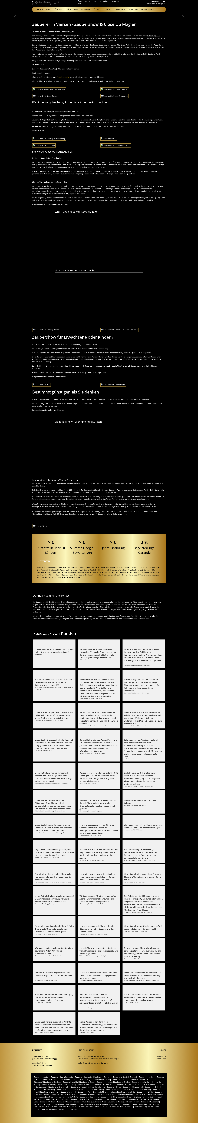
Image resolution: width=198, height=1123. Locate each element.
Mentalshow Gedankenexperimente (96, 47)
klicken (62, 377)
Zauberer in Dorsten (102, 1079)
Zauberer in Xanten (60, 1104)
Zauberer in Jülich (78, 1089)
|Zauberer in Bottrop (48, 1079)
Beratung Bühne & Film (68, 1109)
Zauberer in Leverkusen (145, 1094)
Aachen (40, 9)
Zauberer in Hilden (152, 1087)
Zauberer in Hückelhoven (44, 1089)
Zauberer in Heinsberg (96, 1087)
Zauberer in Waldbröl (82, 1102)
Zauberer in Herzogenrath (133, 1087)
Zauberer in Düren (138, 1079)
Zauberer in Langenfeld (50, 1092)
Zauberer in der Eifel (71, 1082)
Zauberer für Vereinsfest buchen (63, 1107)
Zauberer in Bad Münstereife (62, 1077)
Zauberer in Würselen (42, 1104)
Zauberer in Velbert (47, 1102)
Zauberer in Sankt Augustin (80, 1099)
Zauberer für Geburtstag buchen (134, 1104)
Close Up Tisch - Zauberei (130, 45)
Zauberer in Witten (131, 1102)
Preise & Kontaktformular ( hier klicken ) (48, 410)
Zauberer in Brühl (65, 1079)
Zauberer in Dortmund (120, 1079)
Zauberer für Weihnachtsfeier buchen (92, 1107)
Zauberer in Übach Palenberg (139, 1099)
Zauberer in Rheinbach (125, 1094)
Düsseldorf (58, 9)
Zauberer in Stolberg (60, 1099)
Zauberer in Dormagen (83, 1079)
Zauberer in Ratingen (87, 1094)
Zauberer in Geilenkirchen (104, 1084)
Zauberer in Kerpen (112, 1089)
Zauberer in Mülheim (145, 1092)
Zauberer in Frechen (84, 1084)
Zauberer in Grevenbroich (59, 1087)
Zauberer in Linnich (68, 1092)
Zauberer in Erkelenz (122, 1082)
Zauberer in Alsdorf (41, 1077)
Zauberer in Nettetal (70, 1097)
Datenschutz (161, 1056)
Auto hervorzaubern (49, 1109)
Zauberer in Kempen (95, 1089)
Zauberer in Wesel (99, 1102)
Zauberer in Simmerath (152, 1097)
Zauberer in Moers (53, 1097)
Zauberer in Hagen (78, 1087)
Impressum (161, 1059)
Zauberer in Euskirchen (66, 1084)
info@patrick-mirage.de (156, 4)
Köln (69, 9)
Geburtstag (133, 9)
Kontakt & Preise (148, 9)
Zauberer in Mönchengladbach (105, 1092)
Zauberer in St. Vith (100, 1099)
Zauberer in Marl (84, 1092)
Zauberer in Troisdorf (117, 1099)
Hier (57, 377)
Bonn (48, 9)
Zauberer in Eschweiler (141, 1082)
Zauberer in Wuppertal (150, 1102)
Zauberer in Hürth (62, 1089)
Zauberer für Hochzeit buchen (121, 1107)
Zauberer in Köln (143, 1089)
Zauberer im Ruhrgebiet (110, 1104)
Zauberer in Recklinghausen (112, 1097)
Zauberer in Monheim (126, 1092)
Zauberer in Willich (115, 1102)
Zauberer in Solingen (42, 1099)
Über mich (98, 9)
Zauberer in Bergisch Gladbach (125, 1077)
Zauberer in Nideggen (50, 1094)
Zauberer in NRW (93, 1104)
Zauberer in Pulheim (69, 1094)
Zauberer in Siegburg (132, 1097)
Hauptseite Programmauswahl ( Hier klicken (49, 204)
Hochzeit (109, 9)
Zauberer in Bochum (147, 1077)
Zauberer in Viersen (64, 1102)
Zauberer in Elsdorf (87, 1082)
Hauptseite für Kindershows (43, 377)
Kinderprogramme (57, 47)
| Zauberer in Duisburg (52, 1082)
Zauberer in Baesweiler (84, 1077)
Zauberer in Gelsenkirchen (126, 1084)
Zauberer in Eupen (47, 1084)
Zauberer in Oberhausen (89, 1097)
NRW (76, 9)
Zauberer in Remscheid (106, 1094)
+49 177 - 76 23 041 (158, 1)
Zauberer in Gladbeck (146, 1084)
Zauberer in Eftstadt (105, 1082)
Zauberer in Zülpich (77, 1104)
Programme (86, 9)
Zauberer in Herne (114, 1087)
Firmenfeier (120, 9)
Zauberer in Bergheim (102, 1077)
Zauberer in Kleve (128, 1089)
